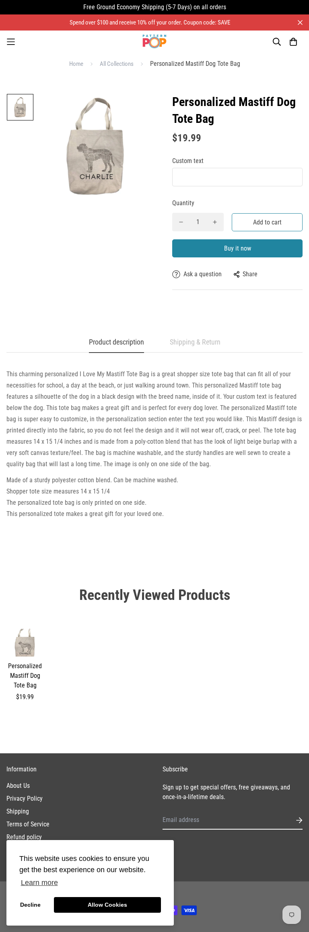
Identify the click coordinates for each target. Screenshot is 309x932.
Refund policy (24, 837)
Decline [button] (30, 904)
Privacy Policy (24, 798)
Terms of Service (27, 824)
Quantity (183, 203)
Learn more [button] (39, 883)
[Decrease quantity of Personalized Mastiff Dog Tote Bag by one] (181, 222)
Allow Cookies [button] (107, 904)
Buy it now (237, 248)
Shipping (17, 811)
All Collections (117, 63)
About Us (18, 785)
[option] (20, 109)
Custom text (188, 161)
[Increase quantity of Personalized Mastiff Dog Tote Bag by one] (215, 222)
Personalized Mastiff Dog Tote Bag (25, 675)
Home (76, 63)
